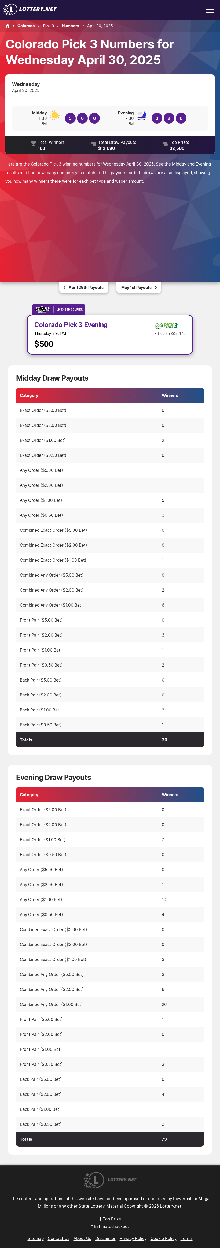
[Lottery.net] (30, 13)
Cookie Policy (164, 1238)
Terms (187, 1238)
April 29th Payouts (86, 287)
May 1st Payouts (136, 287)
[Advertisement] (110, 225)
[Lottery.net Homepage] (7, 26)
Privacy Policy (133, 1238)
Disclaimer (105, 1238)
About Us (82, 1238)
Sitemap (36, 1238)
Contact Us (58, 1238)
